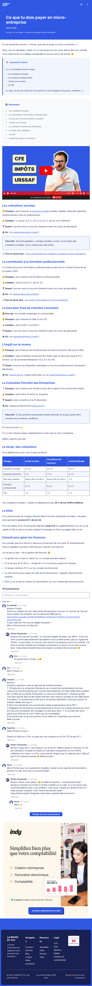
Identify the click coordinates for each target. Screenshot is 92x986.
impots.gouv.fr (16, 375)
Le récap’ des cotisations (19, 130)
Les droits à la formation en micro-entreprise (46, 300)
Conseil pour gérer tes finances (22, 138)
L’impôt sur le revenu (17, 122)
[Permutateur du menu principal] (87, 4)
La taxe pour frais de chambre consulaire (26, 119)
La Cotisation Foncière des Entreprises (25, 126)
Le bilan (12, 134)
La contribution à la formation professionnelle (28, 115)
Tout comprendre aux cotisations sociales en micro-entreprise (55, 254)
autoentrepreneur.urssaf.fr (26, 232)
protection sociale (40, 211)
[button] (81, 5)
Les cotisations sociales (19, 111)
